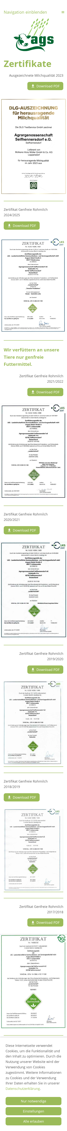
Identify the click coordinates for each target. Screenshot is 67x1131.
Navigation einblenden (25, 12)
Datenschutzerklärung (23, 1088)
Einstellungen (33, 1111)
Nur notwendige (33, 1101)
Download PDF (48, 86)
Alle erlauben (33, 1121)
